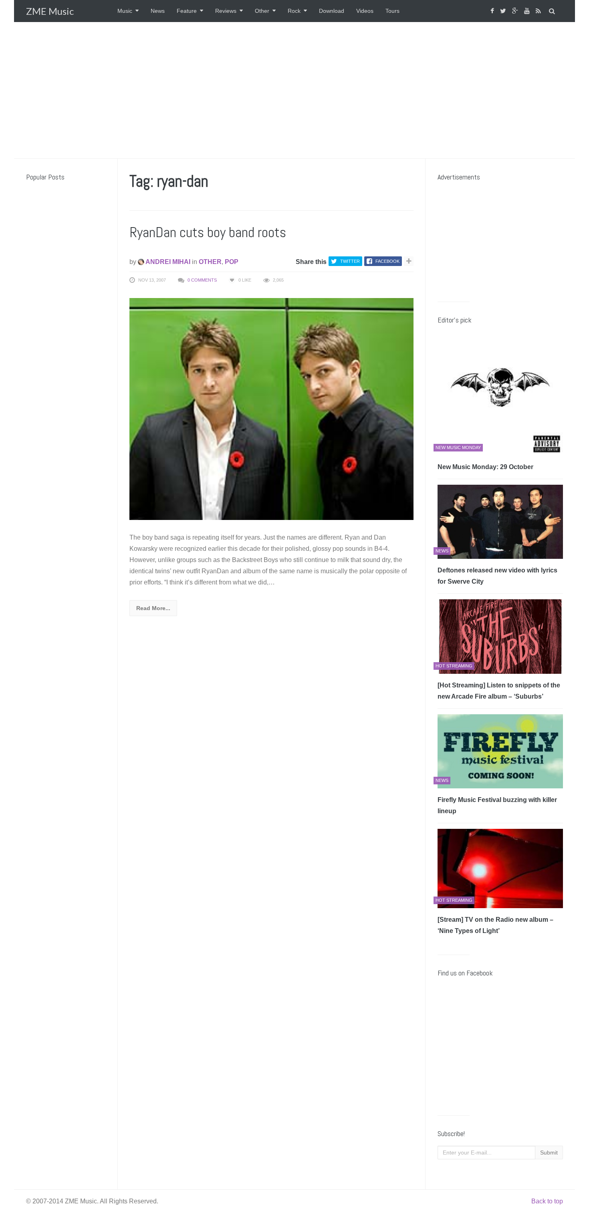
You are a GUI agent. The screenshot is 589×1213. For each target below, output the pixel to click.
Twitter (350, 261)
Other (262, 11)
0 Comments (202, 280)
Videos (364, 11)
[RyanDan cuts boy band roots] (271, 408)
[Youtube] (528, 11)
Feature (187, 11)
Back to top (547, 1201)
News (158, 11)
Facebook (387, 261)
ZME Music (50, 11)
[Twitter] (504, 11)
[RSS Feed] (539, 11)
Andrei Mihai (167, 261)
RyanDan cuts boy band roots (207, 232)
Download (331, 11)
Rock (294, 11)
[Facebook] (493, 11)
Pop (231, 261)
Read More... (153, 608)
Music (124, 11)
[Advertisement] (294, 90)
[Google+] (516, 11)
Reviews (225, 11)
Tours (392, 11)
